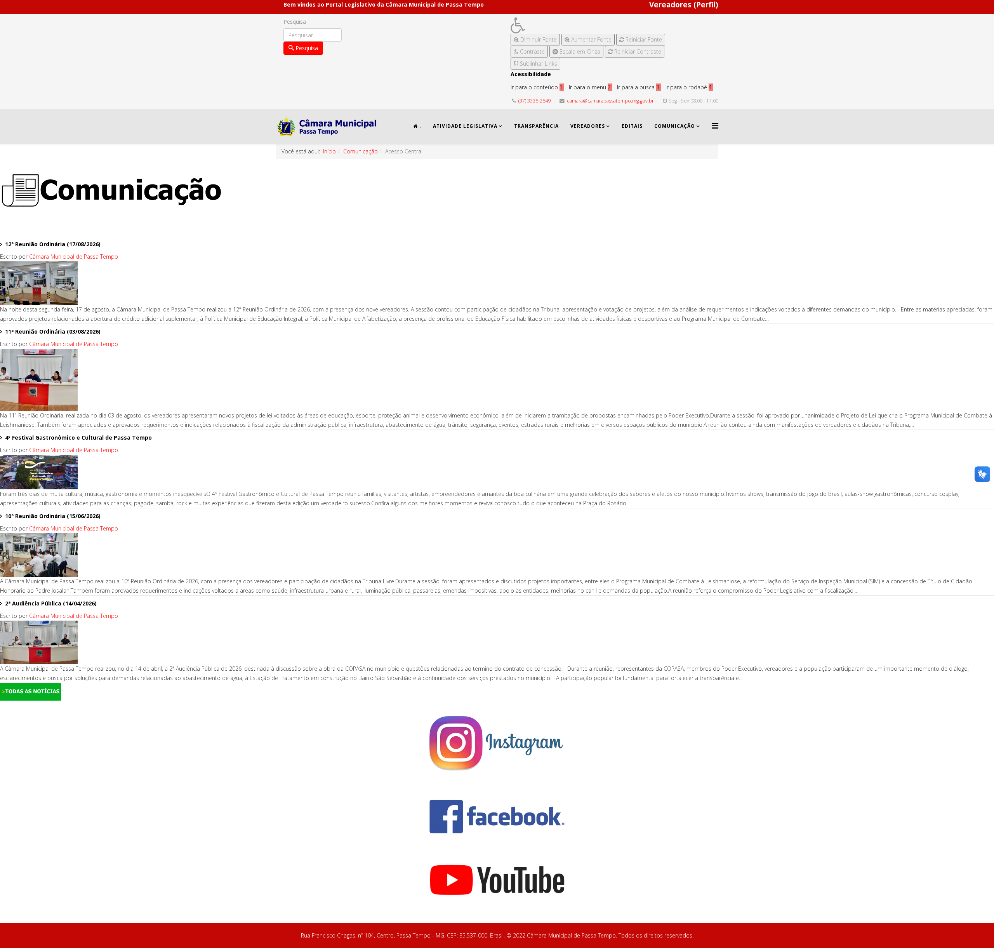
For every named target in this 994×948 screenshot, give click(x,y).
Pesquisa (294, 21)
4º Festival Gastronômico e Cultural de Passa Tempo (78, 437)
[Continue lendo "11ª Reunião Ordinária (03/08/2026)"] (497, 380)
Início (329, 151)
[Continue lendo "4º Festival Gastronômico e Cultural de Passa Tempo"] (497, 472)
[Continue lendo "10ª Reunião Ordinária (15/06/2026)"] (497, 555)
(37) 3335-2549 (534, 100)
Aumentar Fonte (591, 39)
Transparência (536, 126)
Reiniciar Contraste (637, 51)
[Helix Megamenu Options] (715, 126)
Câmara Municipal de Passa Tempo (73, 256)
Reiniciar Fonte (643, 39)
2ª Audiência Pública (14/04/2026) (51, 603)
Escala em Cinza (579, 51)
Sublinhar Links (537, 63)
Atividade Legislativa (465, 126)
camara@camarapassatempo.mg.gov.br (610, 100)
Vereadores (587, 126)
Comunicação (674, 126)
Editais (632, 126)
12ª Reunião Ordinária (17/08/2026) (53, 244)
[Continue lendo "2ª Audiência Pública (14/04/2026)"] (497, 642)
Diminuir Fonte (538, 39)
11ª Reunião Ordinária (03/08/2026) (53, 331)
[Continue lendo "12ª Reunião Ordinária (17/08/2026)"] (497, 283)
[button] (588, 25)
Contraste (531, 51)
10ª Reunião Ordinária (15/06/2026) (53, 516)
